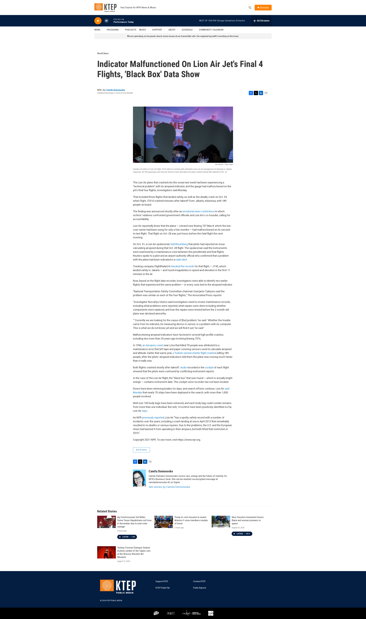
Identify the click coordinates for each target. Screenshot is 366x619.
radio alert (181, 259)
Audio (183, 367)
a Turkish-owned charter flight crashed (194, 352)
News (97, 30)
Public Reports (199, 588)
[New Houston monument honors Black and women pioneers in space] (221, 522)
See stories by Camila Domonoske (169, 487)
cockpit (209, 367)
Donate (264, 7)
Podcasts (130, 30)
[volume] (106, 21)
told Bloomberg (179, 244)
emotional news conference (199, 211)
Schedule (187, 30)
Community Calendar (211, 30)
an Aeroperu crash (152, 345)
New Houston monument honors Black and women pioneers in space (248, 520)
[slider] (111, 20)
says (144, 410)
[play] (98, 20)
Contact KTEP (199, 581)
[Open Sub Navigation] (103, 30)
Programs (113, 30)
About (172, 30)
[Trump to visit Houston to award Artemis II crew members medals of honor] (163, 522)
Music (142, 30)
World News (103, 53)
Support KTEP (162, 581)
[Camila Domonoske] (139, 478)
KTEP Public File (163, 588)
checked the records (182, 266)
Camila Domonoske (115, 90)
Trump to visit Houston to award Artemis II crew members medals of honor (191, 520)
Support (157, 30)
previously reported (153, 417)
